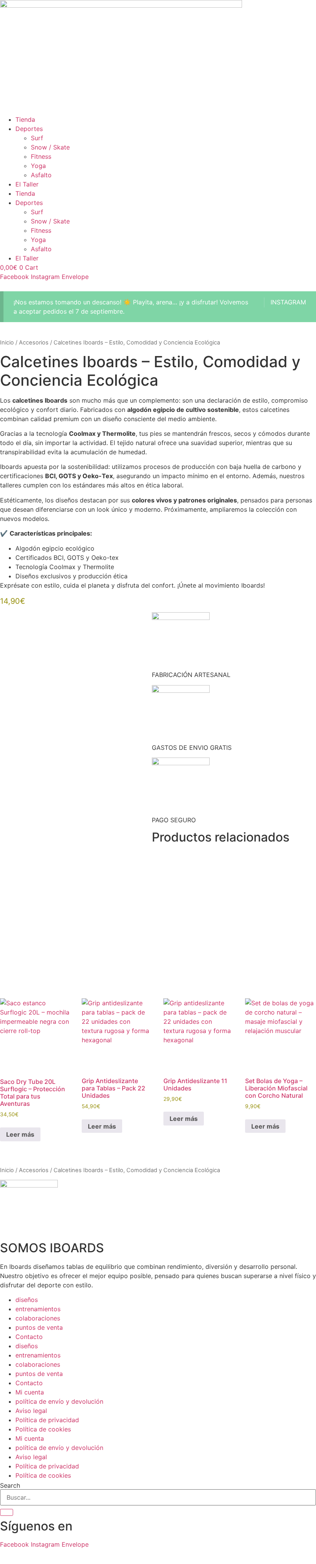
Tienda (25, 119)
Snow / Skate (50, 147)
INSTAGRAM (288, 302)
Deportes (29, 129)
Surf (37, 138)
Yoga (38, 166)
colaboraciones (37, 1318)
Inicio (7, 342)
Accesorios (34, 342)
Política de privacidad (47, 1420)
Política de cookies (43, 1429)
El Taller (27, 184)
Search (10, 1485)
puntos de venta (39, 1327)
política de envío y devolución (59, 1401)
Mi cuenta (29, 1392)
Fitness (41, 156)
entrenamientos (38, 1309)
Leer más (20, 1134)
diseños (26, 1300)
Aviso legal (31, 1410)
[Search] (6, 1512)
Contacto (29, 1337)
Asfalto (41, 175)
